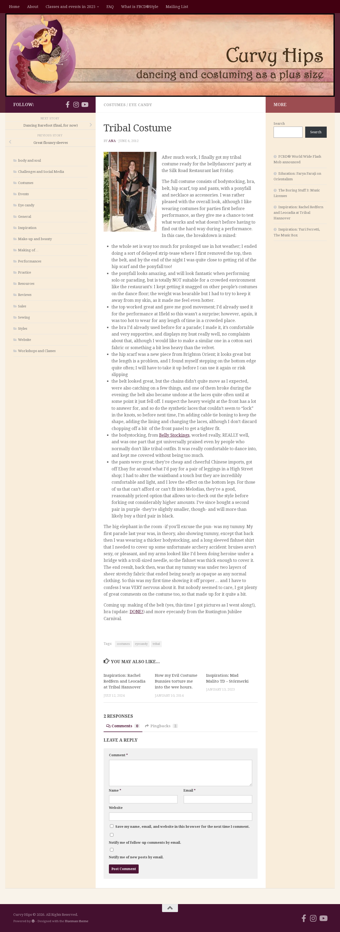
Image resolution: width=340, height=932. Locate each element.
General (24, 217)
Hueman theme (76, 921)
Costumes (115, 105)
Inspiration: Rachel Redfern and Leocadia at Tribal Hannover (125, 681)
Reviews (24, 295)
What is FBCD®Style (139, 7)
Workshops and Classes (37, 351)
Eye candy (140, 105)
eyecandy (141, 644)
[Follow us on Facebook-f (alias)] (67, 104)
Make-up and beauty (35, 239)
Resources (26, 284)
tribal (156, 644)
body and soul (29, 160)
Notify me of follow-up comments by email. (145, 843)
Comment (118, 755)
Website (116, 808)
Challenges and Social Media (41, 172)
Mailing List (177, 7)
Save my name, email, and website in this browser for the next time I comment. (182, 827)
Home (14, 7)
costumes (123, 644)
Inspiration (27, 228)
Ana (112, 141)
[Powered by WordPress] (33, 921)
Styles (22, 329)
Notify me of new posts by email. (136, 857)
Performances (29, 261)
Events (23, 194)
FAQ (110, 7)
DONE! (136, 611)
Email (190, 790)
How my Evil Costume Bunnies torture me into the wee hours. (176, 681)
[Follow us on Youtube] (84, 104)
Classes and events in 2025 (70, 7)
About (32, 7)
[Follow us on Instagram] (76, 104)
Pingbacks (163, 726)
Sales (22, 306)
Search (279, 124)
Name (115, 790)
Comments (125, 726)
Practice (24, 272)
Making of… (28, 250)
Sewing (24, 317)
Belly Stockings (174, 435)
